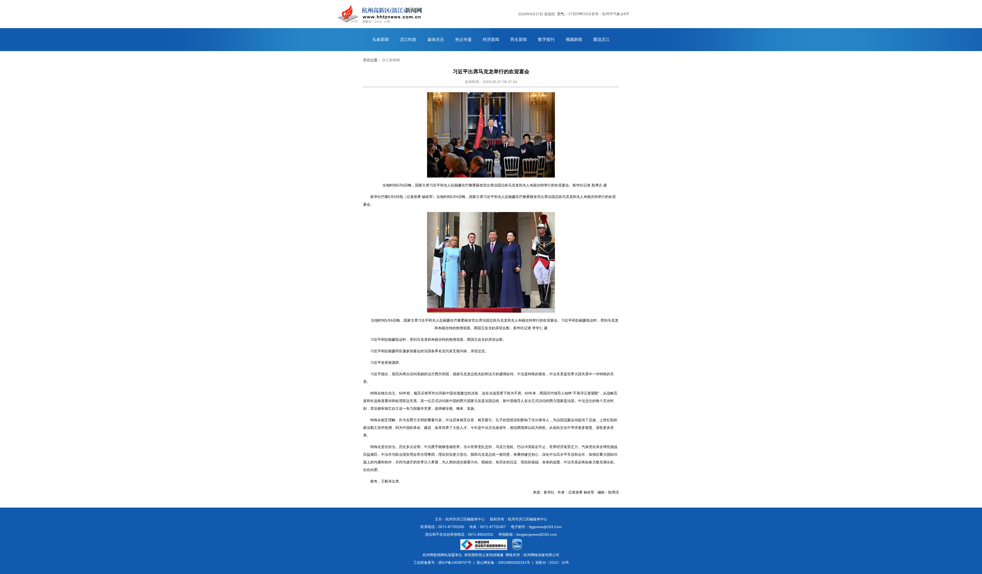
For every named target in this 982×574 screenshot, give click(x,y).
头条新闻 (380, 39)
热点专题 (463, 39)
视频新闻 (574, 39)
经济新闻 (491, 39)
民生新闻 (518, 39)
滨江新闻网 (391, 60)
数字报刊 (546, 39)
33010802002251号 (514, 562)
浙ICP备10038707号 (454, 562)
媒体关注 (436, 39)
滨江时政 (408, 39)
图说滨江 (601, 39)
